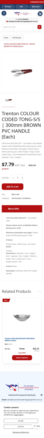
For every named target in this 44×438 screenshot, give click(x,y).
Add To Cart (12, 186)
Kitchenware (16, 38)
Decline (21, 426)
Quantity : (6, 178)
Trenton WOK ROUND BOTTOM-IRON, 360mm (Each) (20, 339)
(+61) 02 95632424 (22, 19)
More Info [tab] (13, 208)
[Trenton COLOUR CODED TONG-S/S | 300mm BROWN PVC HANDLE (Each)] (22, 73)
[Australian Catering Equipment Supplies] (22, 13)
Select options (22, 358)
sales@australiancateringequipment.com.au (23, 21)
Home (6, 38)
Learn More (18, 415)
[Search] (40, 27)
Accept (20, 421)
